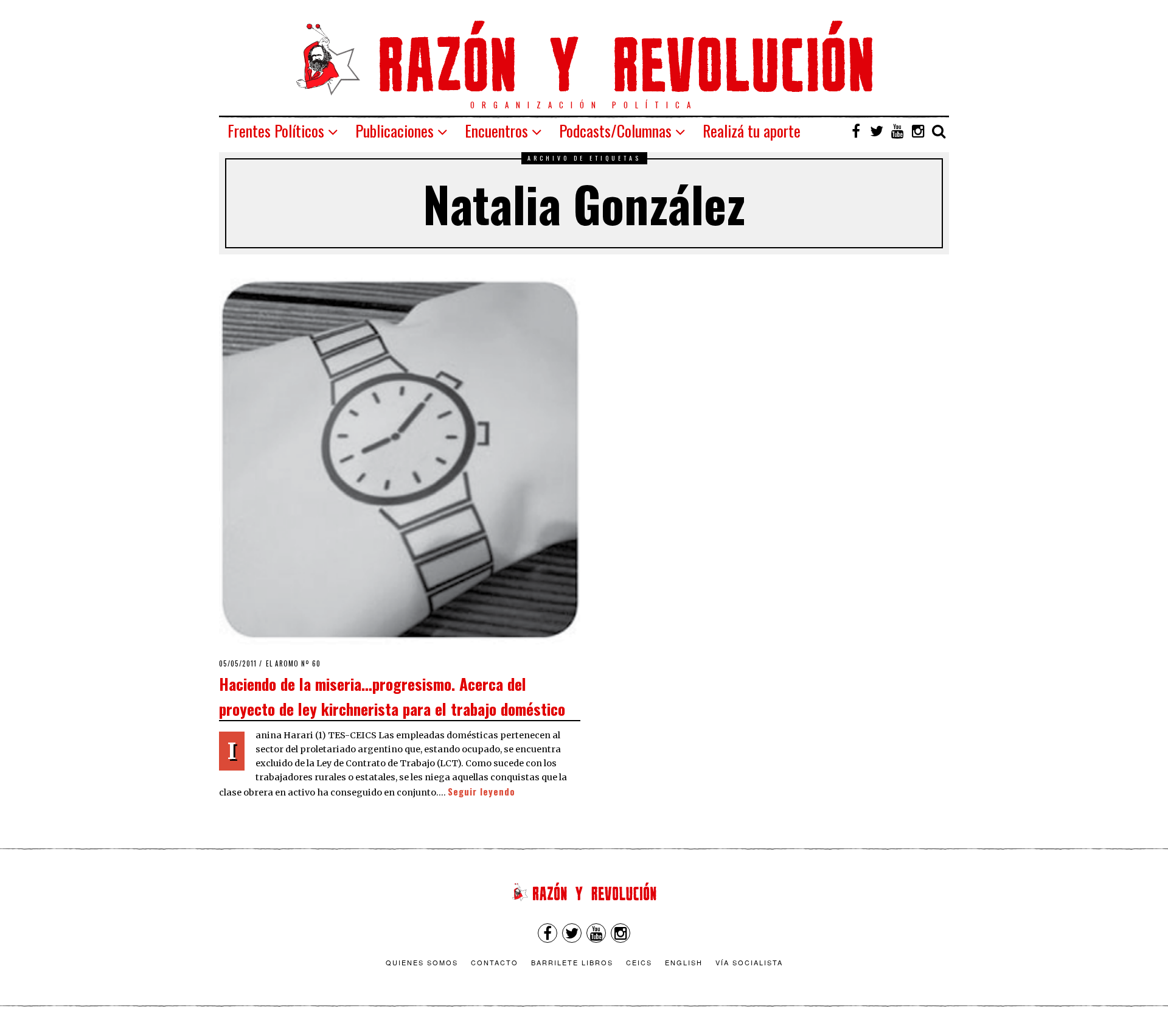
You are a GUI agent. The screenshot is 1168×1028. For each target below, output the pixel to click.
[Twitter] (876, 131)
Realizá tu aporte (752, 130)
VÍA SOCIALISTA (749, 962)
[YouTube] (897, 131)
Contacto (494, 962)
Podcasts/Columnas (615, 130)
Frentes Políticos (276, 130)
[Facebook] (856, 131)
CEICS (639, 962)
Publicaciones (394, 130)
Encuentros (496, 130)
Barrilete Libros (572, 962)
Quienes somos (422, 962)
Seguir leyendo (481, 791)
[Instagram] (918, 131)
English (684, 962)
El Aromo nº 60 (293, 663)
